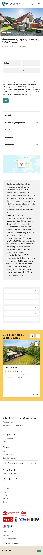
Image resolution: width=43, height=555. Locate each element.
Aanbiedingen (8, 422)
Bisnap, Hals (11, 367)
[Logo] (10, 3)
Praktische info (8, 454)
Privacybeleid (8, 532)
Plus (4, 442)
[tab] (13, 363)
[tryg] (9, 521)
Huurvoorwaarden (10, 538)
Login (5, 451)
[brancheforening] (11, 515)
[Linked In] (17, 479)
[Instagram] (5, 479)
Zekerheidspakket (9, 458)
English (5, 492)
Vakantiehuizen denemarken (13, 425)
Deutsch (6, 488)
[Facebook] (11, 479)
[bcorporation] (17, 521)
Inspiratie (6, 429)
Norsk (5, 495)
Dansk (5, 502)
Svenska (6, 499)
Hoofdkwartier (8, 438)
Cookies (6, 535)
